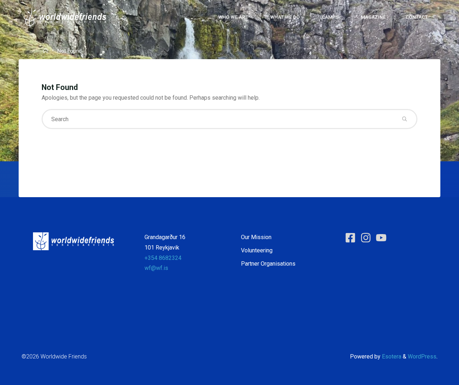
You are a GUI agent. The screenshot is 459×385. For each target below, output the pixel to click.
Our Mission (256, 237)
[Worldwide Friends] (65, 17)
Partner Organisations (268, 263)
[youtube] (383, 237)
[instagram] (367, 237)
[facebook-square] (352, 237)
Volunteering (257, 250)
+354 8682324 (163, 258)
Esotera (390, 356)
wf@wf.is (156, 268)
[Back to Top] (431, 375)
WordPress (422, 356)
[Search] (404, 119)
